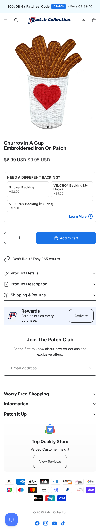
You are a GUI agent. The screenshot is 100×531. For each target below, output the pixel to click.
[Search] (16, 20)
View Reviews (50, 461)
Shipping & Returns (28, 294)
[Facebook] (37, 523)
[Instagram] (46, 523)
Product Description (29, 284)
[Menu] (5, 20)
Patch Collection (55, 512)
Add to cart (69, 238)
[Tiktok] (63, 523)
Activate (81, 316)
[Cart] (94, 20)
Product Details (25, 273)
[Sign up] (89, 368)
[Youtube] (54, 523)
